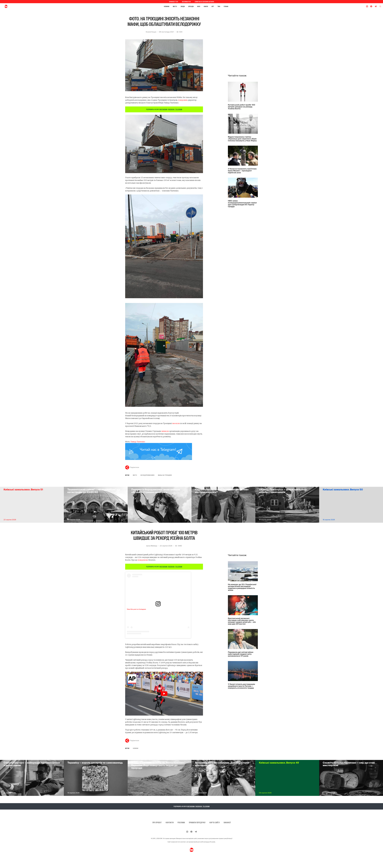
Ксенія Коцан (151, 32)
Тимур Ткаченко (137, 441)
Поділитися (134, 467)
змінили (165, 431)
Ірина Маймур (151, 545)
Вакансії (227, 822)
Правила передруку (197, 822)
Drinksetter (173, 1)
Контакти (170, 822)
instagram (163, 109)
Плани (226, 6)
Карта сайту (214, 822)
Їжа (219, 6)
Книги (206, 6)
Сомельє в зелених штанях (204, 1)
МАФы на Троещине (165, 475)
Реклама (181, 822)
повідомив (183, 100)
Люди (183, 6)
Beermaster (186, 1)
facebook (171, 109)
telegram (178, 109)
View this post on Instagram (136, 609)
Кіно (198, 6)
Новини (166, 6)
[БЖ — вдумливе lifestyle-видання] (15, 6)
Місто (175, 6)
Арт (213, 6)
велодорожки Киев (147, 475)
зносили (176, 423)
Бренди (191, 6)
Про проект (157, 822)
